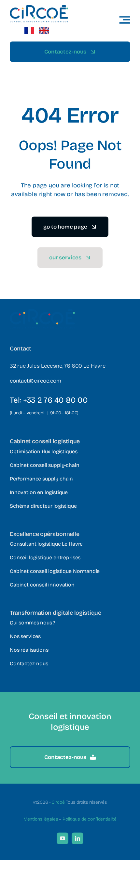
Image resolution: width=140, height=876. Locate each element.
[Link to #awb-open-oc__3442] (124, 19)
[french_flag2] (29, 30)
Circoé (57, 802)
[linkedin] (77, 838)
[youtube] (62, 838)
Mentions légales (40, 819)
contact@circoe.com (35, 380)
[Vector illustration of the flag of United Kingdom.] (44, 30)
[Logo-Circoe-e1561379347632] (39, 8)
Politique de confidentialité (90, 819)
